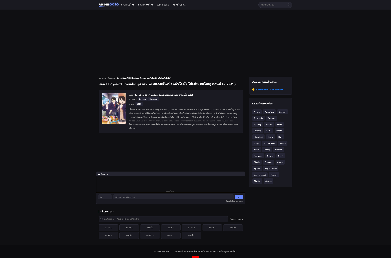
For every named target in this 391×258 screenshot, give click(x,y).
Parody (267, 149)
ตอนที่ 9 (129, 235)
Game (269, 130)
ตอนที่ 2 (129, 227)
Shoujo (257, 162)
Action (257, 112)
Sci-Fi (280, 156)
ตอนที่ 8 (108, 235)
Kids (280, 137)
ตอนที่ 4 (170, 227)
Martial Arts (269, 143)
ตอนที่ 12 (191, 235)
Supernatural (260, 175)
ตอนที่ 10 (150, 235)
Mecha (283, 143)
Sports (257, 168)
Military (274, 175)
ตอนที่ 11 (171, 235)
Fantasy (257, 130)
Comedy (111, 78)
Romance (258, 156)
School (270, 156)
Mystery (257, 124)
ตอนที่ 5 (191, 227)
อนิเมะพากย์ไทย (145, 4)
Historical (258, 137)
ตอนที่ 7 (233, 227)
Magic (256, 143)
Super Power (271, 168)
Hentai (279, 130)
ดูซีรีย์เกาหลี (163, 4)
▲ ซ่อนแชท (103, 174)
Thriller (257, 181)
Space (280, 162)
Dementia (258, 118)
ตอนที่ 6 (212, 227)
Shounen (268, 162)
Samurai (279, 149)
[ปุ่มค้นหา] (289, 5)
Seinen (268, 181)
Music (256, 149)
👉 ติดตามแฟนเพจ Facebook (267, 89)
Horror (271, 137)
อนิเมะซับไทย (127, 4)
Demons (271, 118)
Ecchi (279, 124)
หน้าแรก (102, 78)
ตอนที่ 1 (108, 227)
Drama (269, 124)
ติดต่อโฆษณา (179, 4)
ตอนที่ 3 (150, 227)
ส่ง (239, 197)
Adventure (269, 112)
